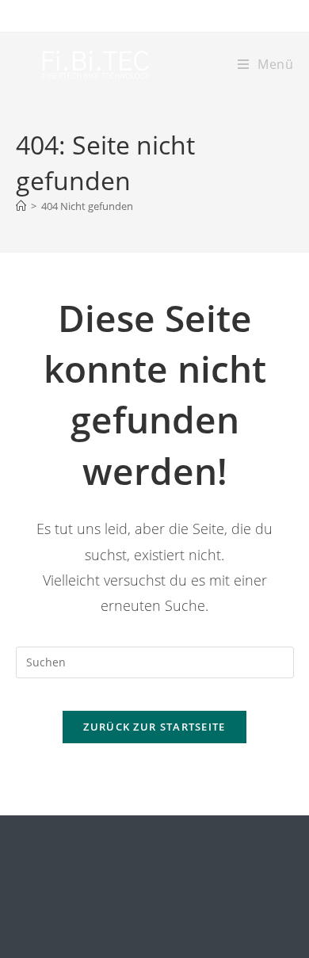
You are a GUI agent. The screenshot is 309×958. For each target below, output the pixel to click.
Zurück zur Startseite (154, 726)
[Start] (21, 206)
